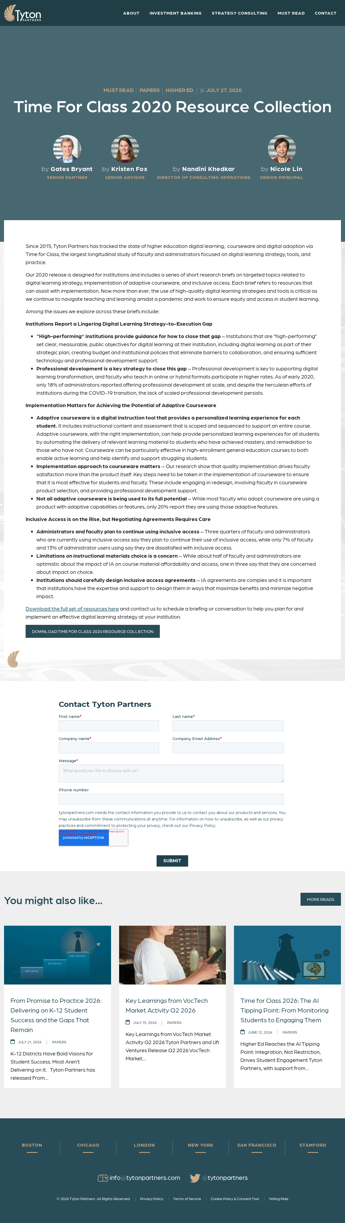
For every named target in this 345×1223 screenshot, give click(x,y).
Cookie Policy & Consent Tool (235, 1198)
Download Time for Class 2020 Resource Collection (92, 631)
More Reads (320, 899)
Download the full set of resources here (72, 608)
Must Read (291, 12)
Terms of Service (187, 1198)
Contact (326, 12)
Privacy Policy (151, 1198)
